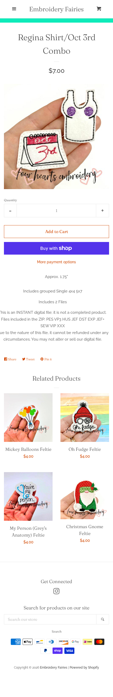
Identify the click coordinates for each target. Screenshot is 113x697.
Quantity (10, 200)
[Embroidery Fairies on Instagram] (56, 592)
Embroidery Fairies (56, 9)
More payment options (56, 262)
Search (56, 631)
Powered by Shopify (84, 667)
